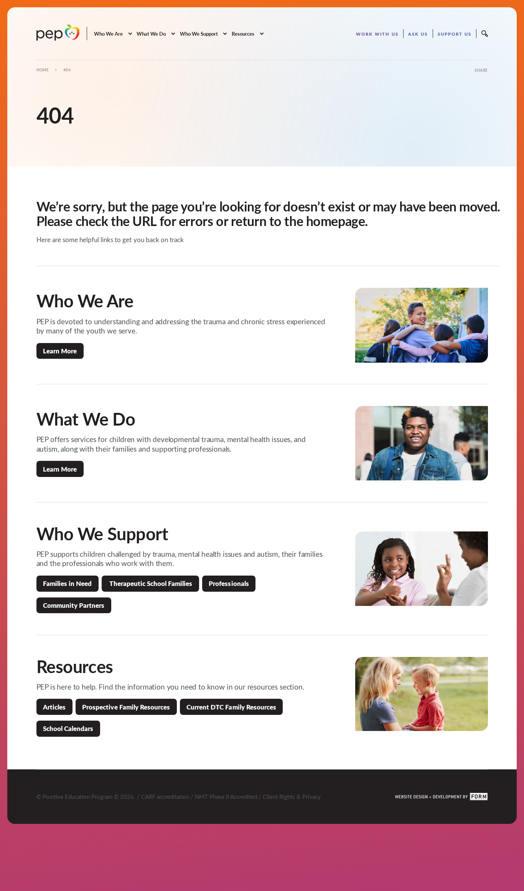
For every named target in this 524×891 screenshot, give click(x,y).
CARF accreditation (165, 796)
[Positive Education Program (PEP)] (58, 33)
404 (67, 70)
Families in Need (67, 583)
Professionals (229, 583)
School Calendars (68, 728)
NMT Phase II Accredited (226, 796)
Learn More (60, 350)
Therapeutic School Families (150, 583)
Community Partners (74, 605)
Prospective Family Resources (126, 706)
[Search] (484, 33)
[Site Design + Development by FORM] (441, 796)
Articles (54, 706)
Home (42, 70)
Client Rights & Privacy (292, 796)
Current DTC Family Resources (231, 706)
